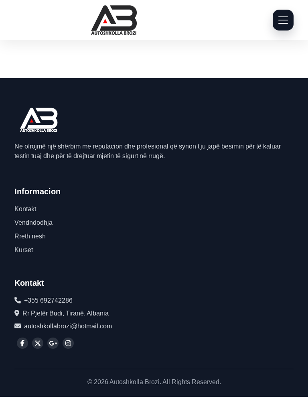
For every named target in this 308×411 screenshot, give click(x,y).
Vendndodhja (33, 222)
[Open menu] (283, 20)
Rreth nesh (30, 236)
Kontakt (25, 209)
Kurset (23, 249)
